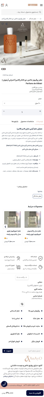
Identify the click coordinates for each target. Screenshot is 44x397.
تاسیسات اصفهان (33, 334)
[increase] (40, 111)
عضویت (8, 350)
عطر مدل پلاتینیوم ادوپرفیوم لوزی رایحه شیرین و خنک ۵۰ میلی (33, 232)
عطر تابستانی (15, 311)
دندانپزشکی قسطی (13, 326)
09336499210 (37, 298)
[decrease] (4, 111)
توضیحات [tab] (39, 121)
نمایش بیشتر (22, 186)
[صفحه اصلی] (40, 19)
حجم (40, 98)
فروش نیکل (35, 341)
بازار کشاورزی (15, 334)
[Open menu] (41, 5)
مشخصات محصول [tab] (27, 121)
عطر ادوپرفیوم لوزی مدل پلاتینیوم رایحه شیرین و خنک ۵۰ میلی (13, 232)
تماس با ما (16, 318)
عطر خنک (36, 318)
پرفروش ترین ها (34, 311)
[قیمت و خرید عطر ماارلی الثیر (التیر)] (22, 359)
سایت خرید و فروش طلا (31, 326)
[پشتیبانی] (22, 304)
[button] (5, 226)
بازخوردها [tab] (15, 121)
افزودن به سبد (35, 393)
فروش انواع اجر (14, 341)
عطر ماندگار (32, 19)
